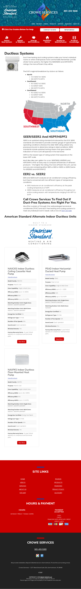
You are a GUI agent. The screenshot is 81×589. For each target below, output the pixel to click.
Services (60, 24)
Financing (68, 24)
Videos (46, 24)
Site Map (23, 493)
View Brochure (12, 277)
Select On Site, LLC (46, 577)
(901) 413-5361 (66, 211)
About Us (76, 24)
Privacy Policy (58, 489)
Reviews (39, 24)
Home (33, 24)
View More (21, 342)
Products (53, 24)
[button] (49, 30)
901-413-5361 (40, 549)
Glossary (58, 493)
